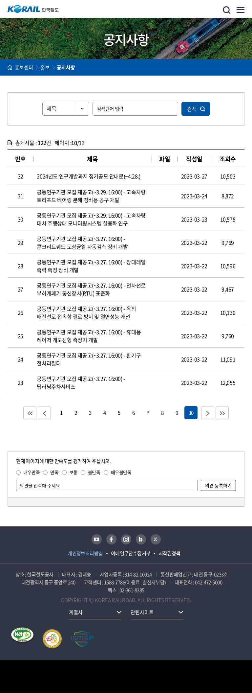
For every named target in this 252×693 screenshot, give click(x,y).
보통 (73, 472)
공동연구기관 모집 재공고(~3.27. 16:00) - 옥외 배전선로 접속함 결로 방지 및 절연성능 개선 (86, 312)
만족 (54, 472)
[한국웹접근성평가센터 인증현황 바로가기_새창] (22, 638)
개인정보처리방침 (85, 553)
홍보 (45, 67)
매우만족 (31, 472)
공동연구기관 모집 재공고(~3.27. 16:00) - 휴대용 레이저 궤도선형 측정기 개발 (89, 336)
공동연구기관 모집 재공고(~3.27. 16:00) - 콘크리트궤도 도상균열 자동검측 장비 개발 (82, 242)
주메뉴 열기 (240, 10)
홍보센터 (24, 67)
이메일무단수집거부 (131, 553)
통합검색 (226, 10)
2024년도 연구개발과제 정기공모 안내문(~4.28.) (88, 176)
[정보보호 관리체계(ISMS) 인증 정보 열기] (82, 638)
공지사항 (66, 67)
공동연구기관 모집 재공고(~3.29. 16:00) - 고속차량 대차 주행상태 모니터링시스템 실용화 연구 (91, 219)
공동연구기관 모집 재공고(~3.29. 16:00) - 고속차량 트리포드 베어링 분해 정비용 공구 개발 (91, 196)
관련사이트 (142, 612)
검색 (192, 109)
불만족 (94, 472)
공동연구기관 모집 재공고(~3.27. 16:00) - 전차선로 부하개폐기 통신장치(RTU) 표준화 (91, 289)
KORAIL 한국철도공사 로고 (33, 9)
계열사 (76, 612)
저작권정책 (169, 553)
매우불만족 (121, 472)
